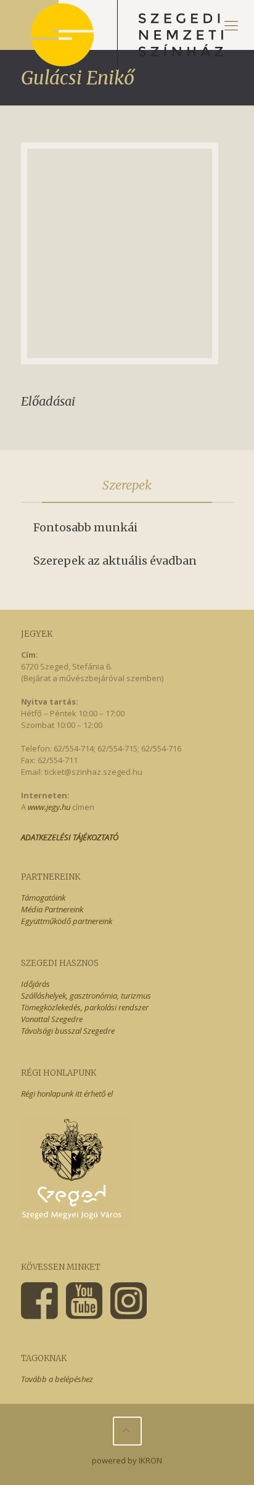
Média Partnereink (52, 909)
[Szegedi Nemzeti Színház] (127, 25)
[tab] (127, 485)
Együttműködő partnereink (66, 921)
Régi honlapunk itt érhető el (67, 1093)
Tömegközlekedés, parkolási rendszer (85, 1007)
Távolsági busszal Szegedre (68, 1030)
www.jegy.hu (49, 806)
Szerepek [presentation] (127, 485)
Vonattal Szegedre (52, 1019)
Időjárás (35, 983)
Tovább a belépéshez (57, 1379)
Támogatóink (43, 897)
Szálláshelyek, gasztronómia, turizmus (86, 995)
